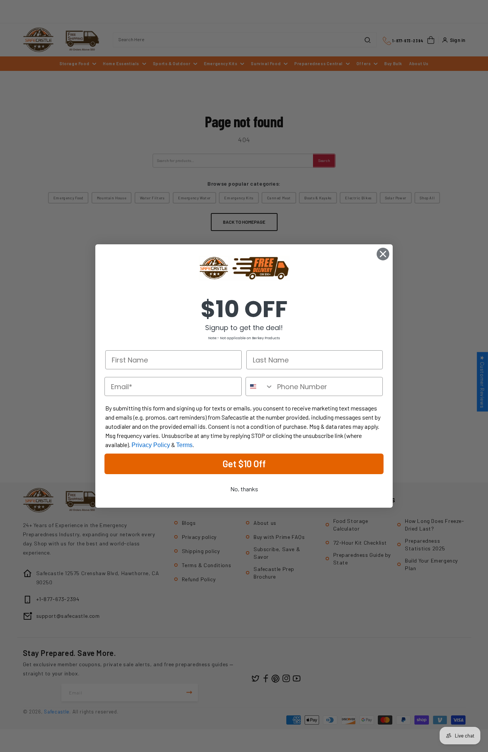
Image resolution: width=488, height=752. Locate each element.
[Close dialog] (383, 254)
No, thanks (244, 488)
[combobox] (259, 386)
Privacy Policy (151, 445)
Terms (184, 445)
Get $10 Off (244, 463)
